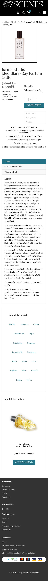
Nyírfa (24, 361)
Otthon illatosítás (8, 489)
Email (30, 122)
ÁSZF (4, 522)
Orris (34, 361)
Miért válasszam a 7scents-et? (13, 546)
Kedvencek (32, 113)
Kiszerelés (28, 86)
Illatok (13, 22)
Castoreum (24, 324)
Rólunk (4, 542)
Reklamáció (6, 530)
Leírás (7, 161)
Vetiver (29, 380)
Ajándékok (6, 497)
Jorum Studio (17, 352)
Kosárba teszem (33, 105)
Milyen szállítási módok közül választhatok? (19, 553)
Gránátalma (17, 343)
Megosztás (32, 117)
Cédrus (36, 324)
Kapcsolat (5, 518)
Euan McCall (19, 334)
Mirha (14, 361)
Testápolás (6, 486)
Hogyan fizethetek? (9, 549)
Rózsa (24, 370)
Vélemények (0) (10, 172)
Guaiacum (31, 343)
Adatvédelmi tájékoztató (11, 526)
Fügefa (31, 334)
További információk (13, 167)
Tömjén (19, 380)
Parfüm (21, 22)
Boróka (12, 324)
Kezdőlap (5, 22)
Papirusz (13, 370)
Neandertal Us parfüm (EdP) (24, 445)
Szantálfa (34, 370)
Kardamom (31, 352)
